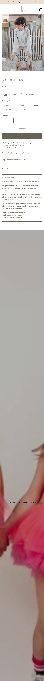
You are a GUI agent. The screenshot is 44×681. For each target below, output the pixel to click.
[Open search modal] (35, 8)
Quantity (5, 116)
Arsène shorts (20, 213)
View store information (12, 147)
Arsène (13, 217)
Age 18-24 (22, 110)
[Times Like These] (22, 9)
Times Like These (8, 83)
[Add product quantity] (4, 120)
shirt (9, 215)
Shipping (14, 153)
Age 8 (8, 105)
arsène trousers (8, 213)
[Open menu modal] (3, 8)
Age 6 (22, 105)
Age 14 (8, 110)
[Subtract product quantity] (11, 120)
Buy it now (22, 136)
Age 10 (35, 105)
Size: (6, 101)
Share (7, 168)
